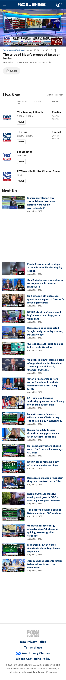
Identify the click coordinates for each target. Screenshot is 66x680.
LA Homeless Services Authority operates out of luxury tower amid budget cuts (45, 401)
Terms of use (33, 647)
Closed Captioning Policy (33, 659)
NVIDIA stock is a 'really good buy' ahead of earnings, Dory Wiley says (44, 315)
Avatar (58, 5)
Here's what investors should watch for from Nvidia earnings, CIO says (45, 449)
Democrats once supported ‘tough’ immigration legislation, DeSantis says (45, 331)
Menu (4, 5)
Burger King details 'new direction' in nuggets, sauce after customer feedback (43, 433)
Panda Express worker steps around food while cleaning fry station (44, 267)
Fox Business (32, 4)
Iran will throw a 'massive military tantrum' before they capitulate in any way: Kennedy (44, 417)
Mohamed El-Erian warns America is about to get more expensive (43, 548)
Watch (21, 122)
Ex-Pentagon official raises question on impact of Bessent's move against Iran (45, 299)
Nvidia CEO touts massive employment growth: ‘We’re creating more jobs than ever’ (44, 497)
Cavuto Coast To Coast (14, 50)
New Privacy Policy (33, 642)
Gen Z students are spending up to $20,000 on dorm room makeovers (45, 283)
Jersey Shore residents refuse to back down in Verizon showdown (44, 564)
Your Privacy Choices (36, 653)
